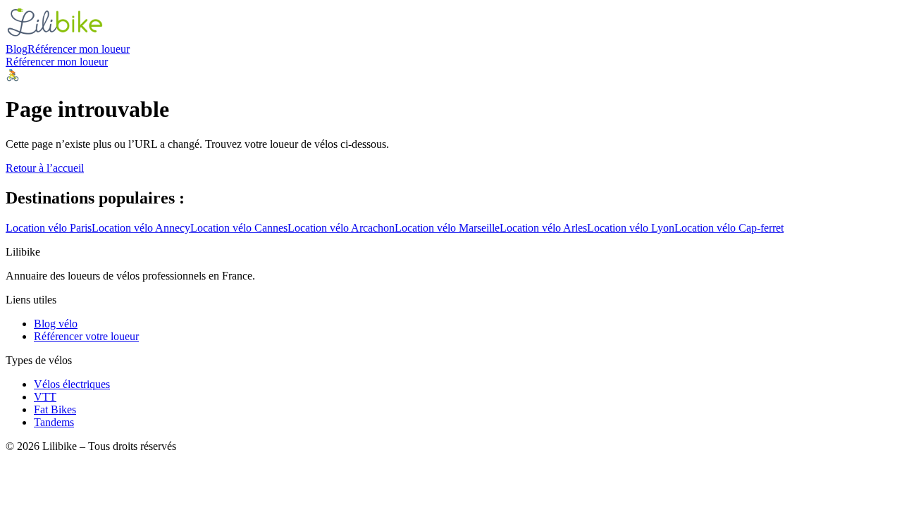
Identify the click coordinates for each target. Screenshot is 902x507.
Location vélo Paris (49, 228)
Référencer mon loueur (78, 49)
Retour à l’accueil (45, 168)
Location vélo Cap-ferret (729, 228)
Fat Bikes (55, 409)
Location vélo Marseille (447, 228)
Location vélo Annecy (141, 228)
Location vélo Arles (543, 228)
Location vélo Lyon (630, 228)
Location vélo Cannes (239, 228)
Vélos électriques (72, 384)
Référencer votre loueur (86, 336)
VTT (45, 397)
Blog (16, 49)
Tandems (54, 422)
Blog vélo (56, 324)
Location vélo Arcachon (341, 228)
